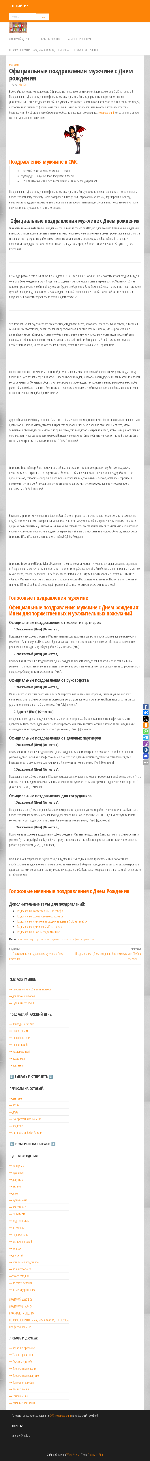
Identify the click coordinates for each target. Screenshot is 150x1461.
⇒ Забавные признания (22, 1348)
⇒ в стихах (15, 1248)
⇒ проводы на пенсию (21, 1024)
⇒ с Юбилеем (17, 1214)
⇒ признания (16, 1065)
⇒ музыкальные (18, 1200)
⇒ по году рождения (20, 1283)
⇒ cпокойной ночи (19, 1037)
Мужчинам (14, 65)
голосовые (23, 939)
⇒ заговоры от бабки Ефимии (25, 1132)
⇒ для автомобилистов (22, 996)
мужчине (55, 939)
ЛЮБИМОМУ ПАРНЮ (49, 39)
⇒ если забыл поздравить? (24, 1262)
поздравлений (106, 112)
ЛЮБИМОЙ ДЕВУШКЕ (20, 39)
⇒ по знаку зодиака (20, 1269)
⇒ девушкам (16, 1179)
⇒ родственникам (19, 1221)
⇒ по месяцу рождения (22, 1289)
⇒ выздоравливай (19, 1051)
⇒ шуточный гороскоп (21, 1003)
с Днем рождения (81, 939)
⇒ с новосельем (18, 1031)
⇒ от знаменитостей (20, 1241)
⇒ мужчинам (16, 1172)
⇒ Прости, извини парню (23, 1368)
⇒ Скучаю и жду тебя (21, 1361)
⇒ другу (13, 1112)
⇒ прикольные (17, 1207)
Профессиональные (86, 50)
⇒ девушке (15, 1098)
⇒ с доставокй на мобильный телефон (30, 989)
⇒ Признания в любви (21, 1382)
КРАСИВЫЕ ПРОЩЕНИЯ (78, 39)
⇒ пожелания (17, 1058)
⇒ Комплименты (18, 1396)
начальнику (66, 939)
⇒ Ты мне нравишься (21, 1354)
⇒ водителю (16, 1126)
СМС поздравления (60, 1415)
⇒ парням (15, 1186)
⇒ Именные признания (22, 1403)
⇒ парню (14, 1105)
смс (92, 939)
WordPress (72, 1454)
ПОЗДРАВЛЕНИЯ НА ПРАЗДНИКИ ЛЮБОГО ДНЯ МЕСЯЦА (39, 50)
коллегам (45, 939)
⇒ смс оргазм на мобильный (25, 1119)
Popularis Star (95, 1454)
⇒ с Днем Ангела (18, 1234)
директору (34, 939)
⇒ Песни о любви (19, 1389)
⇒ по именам (16, 1227)
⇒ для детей (16, 1255)
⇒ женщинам (16, 1165)
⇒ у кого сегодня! (19, 1276)
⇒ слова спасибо (18, 1044)
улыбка (22, 84)
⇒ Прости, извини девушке (24, 1375)
